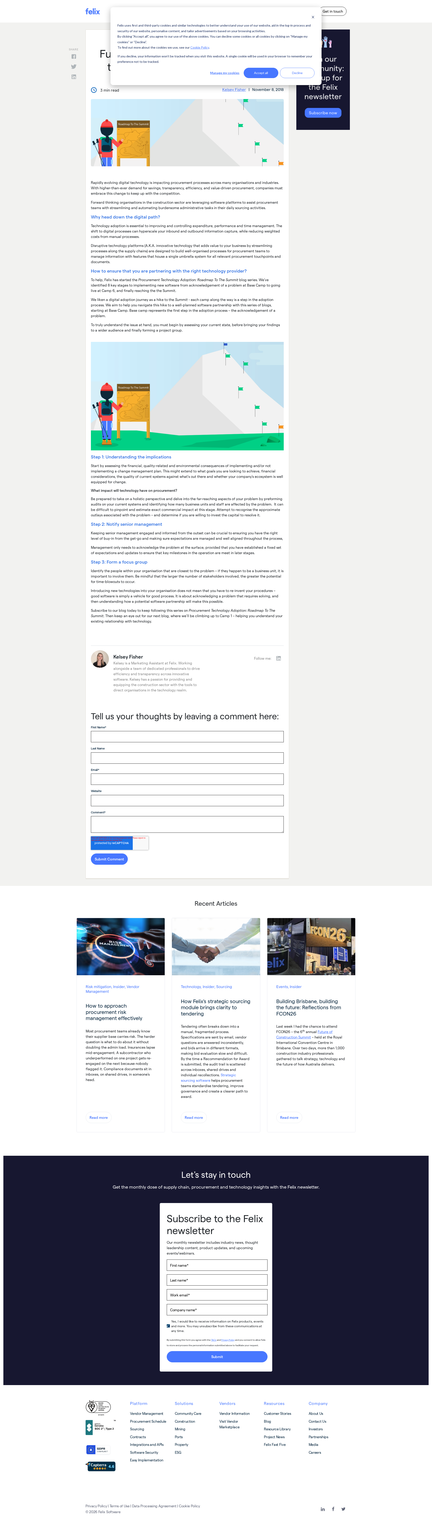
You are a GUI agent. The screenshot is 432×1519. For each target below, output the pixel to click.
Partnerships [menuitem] (318, 1437)
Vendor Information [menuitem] (234, 1413)
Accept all (261, 73)
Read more (99, 1117)
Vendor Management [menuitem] (146, 1413)
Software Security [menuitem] (144, 1452)
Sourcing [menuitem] (137, 1429)
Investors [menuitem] (316, 1429)
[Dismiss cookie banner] (313, 17)
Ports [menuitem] (179, 1437)
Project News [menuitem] (274, 1437)
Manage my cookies (224, 73)
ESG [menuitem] (178, 1452)
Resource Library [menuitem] (277, 1429)
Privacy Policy (96, 1506)
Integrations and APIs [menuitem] (146, 1444)
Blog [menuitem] (267, 1421)
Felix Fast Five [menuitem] (275, 1444)
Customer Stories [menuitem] (277, 1413)
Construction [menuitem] (185, 1421)
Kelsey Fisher (234, 89)
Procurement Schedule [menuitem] (148, 1421)
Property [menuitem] (181, 1444)
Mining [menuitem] (180, 1429)
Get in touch (333, 11)
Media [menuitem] (313, 1444)
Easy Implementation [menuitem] (146, 1460)
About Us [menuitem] (316, 1413)
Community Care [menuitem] (188, 1413)
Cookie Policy (199, 47)
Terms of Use (120, 1506)
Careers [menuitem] (315, 1452)
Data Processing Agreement (154, 1506)
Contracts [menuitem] (138, 1437)
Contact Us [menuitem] (317, 1421)
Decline (297, 73)
